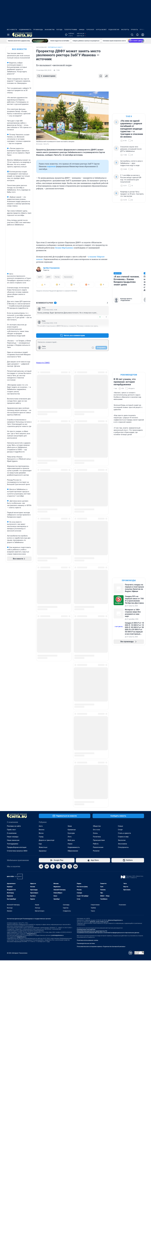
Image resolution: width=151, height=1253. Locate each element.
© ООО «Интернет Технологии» (17, 953)
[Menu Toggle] (8, 35)
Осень (95, 833)
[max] (64, 866)
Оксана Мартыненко (64, 248)
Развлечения (98, 847)
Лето (70, 837)
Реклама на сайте (14, 826)
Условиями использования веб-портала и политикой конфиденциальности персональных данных (108, 932)
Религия (96, 851)
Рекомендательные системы (86, 943)
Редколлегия (113, 29)
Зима (70, 826)
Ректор (57, 277)
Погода (59, 29)
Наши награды (12, 837)
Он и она (96, 830)
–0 (106, 317)
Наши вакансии (13, 840)
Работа (95, 844)
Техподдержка (12, 844)
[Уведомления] (137, 35)
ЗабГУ (40, 277)
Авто (41, 826)
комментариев (48, 76)
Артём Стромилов (51, 268)
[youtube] (75, 866)
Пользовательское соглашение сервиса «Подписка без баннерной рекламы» (101, 946)
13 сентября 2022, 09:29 (43, 70)
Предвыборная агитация (16, 847)
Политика (97, 837)
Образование (73, 851)
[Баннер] (40, 41)
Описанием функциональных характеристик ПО (92, 931)
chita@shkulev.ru (31, 934)
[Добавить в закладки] (100, 76)
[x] (70, 866)
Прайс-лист (11, 830)
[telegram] (41, 866)
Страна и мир (123, 837)
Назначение (68, 277)
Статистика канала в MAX (17, 851)
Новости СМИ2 (43, 362)
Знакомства (50, 29)
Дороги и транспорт (46, 840)
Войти (44, 348)
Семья (120, 826)
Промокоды (38, 29)
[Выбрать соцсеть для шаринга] (106, 76)
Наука (70, 844)
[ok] (52, 866)
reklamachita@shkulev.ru (115, 920)
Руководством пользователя (86, 929)
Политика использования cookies (87, 940)
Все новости (12, 29)
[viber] (58, 866)
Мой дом (71, 840)
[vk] (47, 866)
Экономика (122, 844)
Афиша (81, 29)
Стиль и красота (124, 833)
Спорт (120, 830)
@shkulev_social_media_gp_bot (99, 922)
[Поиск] (132, 35)
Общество (97, 826)
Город (41, 837)
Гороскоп (90, 29)
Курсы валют (101, 29)
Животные (43, 847)
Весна (41, 833)
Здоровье (42, 851)
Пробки (143, 29)
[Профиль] (142, 35)
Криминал (72, 830)
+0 (100, 317)
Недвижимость (25, 29)
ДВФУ (48, 277)
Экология (121, 840)
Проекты (134, 29)
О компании (11, 833)
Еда (40, 844)
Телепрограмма (70, 29)
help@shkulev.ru (21, 937)
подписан (51, 166)
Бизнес (41, 830)
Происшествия (99, 840)
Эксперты (125, 29)
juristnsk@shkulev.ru (57, 935)
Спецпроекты (123, 847)
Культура (71, 833)
